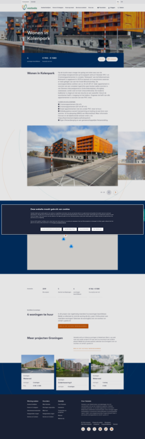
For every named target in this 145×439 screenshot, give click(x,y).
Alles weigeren (84, 229)
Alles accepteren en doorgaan (51, 229)
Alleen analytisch (70, 229)
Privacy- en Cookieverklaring (59, 222)
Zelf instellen (97, 229)
